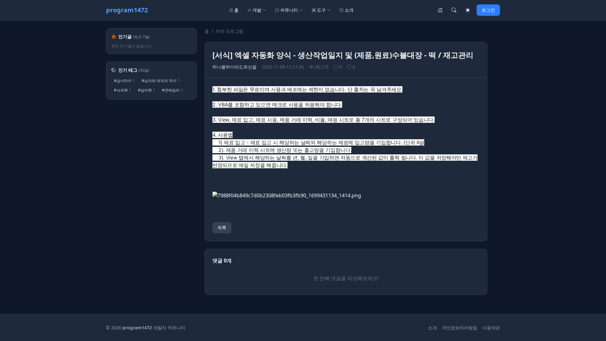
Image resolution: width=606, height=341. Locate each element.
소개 (349, 10)
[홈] (440, 10)
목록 (221, 227)
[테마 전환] (468, 10)
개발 (256, 10)
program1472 (127, 10)
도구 (321, 10)
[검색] (454, 10)
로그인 (488, 10)
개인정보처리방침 (459, 328)
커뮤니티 (289, 10)
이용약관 (491, 328)
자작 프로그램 (229, 31)
